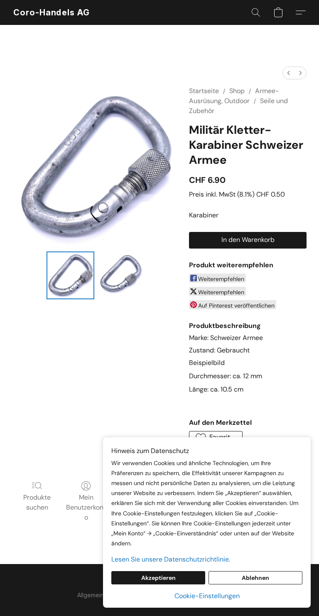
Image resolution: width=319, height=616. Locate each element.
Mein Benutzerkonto (86, 507)
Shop (237, 90)
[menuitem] (288, 73)
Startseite (204, 90)
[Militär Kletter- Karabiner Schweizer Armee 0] (70, 275)
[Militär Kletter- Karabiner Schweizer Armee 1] (121, 275)
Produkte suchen (37, 502)
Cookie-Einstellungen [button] (207, 595)
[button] (51, 12)
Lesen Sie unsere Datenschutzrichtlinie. (170, 559)
